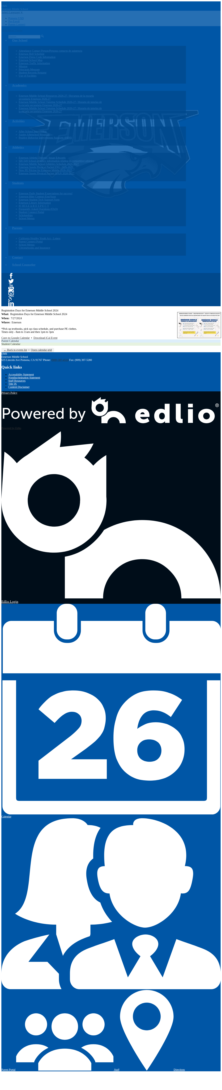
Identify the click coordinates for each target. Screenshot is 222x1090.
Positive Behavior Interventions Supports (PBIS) (45, 137)
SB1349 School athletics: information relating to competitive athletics (56, 160)
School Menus (27, 218)
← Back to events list (15, 349)
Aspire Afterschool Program (34, 134)
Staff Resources (16, 380)
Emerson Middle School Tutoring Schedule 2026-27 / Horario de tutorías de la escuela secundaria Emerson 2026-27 (60, 104)
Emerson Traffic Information (34, 63)
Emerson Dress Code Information (37, 57)
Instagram (11, 292)
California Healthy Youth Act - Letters (39, 238)
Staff (116, 1069)
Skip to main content (12, 2)
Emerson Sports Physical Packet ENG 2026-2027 (46, 167)
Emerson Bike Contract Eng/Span (37, 196)
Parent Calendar (10, 340)
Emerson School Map (30, 60)
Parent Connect (16, 24)
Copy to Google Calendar (15, 337)
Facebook (11, 276)
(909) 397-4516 (60, 359)
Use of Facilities (27, 75)
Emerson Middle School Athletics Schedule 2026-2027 (49, 164)
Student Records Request (32, 72)
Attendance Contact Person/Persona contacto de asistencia (50, 50)
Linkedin (11, 303)
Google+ (11, 298)
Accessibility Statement (21, 374)
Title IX (12, 383)
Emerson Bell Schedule (31, 53)
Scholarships (26, 215)
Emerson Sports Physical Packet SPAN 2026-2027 (46, 173)
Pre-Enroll (14, 21)
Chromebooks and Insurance (34, 247)
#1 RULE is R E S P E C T (34, 205)
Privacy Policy (9, 392)
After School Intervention (33, 131)
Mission (23, 66)
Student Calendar (10, 344)
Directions (179, 1069)
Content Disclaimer (18, 386)
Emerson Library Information (35, 202)
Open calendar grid (41, 349)
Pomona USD (16, 18)
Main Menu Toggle (12, 30)
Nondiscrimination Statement (24, 377)
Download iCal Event (45, 337)
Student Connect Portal (31, 212)
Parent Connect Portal (31, 241)
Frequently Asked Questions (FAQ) (38, 209)
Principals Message (29, 69)
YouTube (11, 287)
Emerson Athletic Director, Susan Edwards (42, 157)
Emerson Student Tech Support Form (39, 199)
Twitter (11, 281)
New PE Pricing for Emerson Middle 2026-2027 (45, 170)
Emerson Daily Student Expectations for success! (45, 193)
